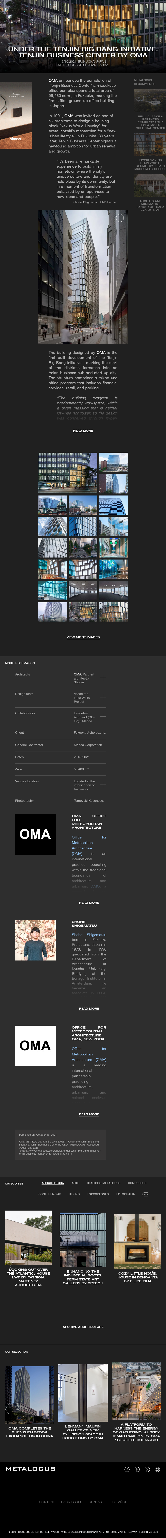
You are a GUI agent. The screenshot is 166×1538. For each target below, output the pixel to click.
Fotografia (125, 1194)
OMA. (78, 674)
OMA (53, 81)
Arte (75, 1183)
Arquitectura (53, 1183)
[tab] (53, 1183)
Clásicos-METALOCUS (103, 1183)
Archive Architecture (83, 1327)
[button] (12, 1266)
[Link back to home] (30, 1469)
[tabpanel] (83, 1267)
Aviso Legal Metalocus (75, 1532)
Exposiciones (98, 1194)
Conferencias (49, 1194)
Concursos (137, 1183)
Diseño (74, 1194)
